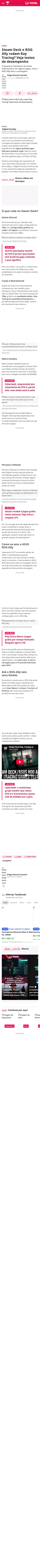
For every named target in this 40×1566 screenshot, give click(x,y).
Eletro (22, 903)
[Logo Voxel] (31, 3)
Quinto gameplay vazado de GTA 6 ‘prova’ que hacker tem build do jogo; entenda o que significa (20, 255)
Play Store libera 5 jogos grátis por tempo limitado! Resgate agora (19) (19, 639)
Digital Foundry (9, 129)
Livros (29, 903)
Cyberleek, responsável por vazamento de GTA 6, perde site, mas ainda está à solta (20, 387)
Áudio (36, 903)
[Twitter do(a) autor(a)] (3, 886)
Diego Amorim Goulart (17, 75)
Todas (5, 903)
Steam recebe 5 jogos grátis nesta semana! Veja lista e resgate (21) (20, 514)
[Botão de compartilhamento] (7, 93)
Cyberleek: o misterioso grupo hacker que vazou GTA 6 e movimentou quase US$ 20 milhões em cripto (20, 792)
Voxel (4, 46)
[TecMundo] (7, 3)
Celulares (13, 903)
